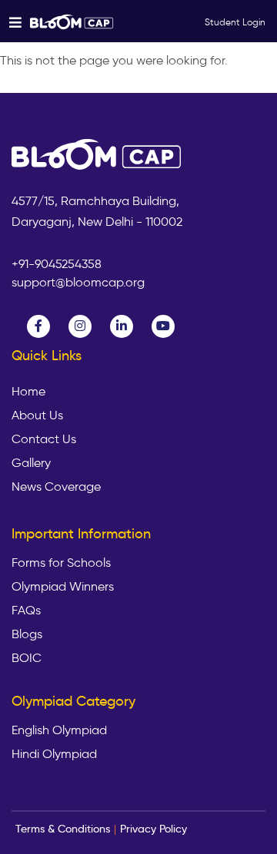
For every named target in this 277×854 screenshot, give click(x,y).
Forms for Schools (61, 563)
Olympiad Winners (63, 587)
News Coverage (56, 487)
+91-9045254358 (57, 264)
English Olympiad (59, 730)
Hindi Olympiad (54, 754)
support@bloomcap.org (78, 282)
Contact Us (44, 439)
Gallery (31, 463)
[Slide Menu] (72, 21)
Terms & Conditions (62, 829)
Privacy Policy (153, 829)
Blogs (27, 634)
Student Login (235, 22)
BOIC (27, 658)
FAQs (26, 610)
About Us (37, 415)
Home (28, 392)
